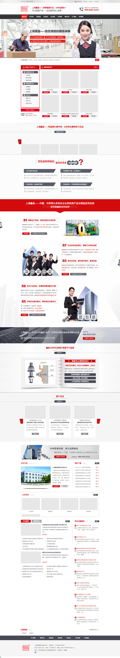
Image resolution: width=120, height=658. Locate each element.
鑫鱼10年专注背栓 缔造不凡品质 (60, 348)
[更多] (94, 67)
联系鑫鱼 (86, 638)
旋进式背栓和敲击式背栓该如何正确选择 (86, 548)
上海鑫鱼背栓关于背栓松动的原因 (83, 481)
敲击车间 (88, 511)
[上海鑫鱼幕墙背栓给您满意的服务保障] (60, 38)
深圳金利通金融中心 (27, 576)
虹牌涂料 (24, 633)
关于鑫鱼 (33, 638)
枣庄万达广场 (50, 568)
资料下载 (78, 463)
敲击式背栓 (51, 60)
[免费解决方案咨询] (89, 340)
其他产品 (28, 95)
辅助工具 (28, 98)
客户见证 (60, 396)
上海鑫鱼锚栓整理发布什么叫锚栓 (83, 472)
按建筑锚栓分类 (30, 83)
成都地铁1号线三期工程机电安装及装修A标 (32, 571)
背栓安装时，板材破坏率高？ (35, 184)
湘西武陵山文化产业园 (27, 541)
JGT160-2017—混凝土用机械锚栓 (83, 467)
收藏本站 (91, 1)
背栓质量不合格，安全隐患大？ (72, 171)
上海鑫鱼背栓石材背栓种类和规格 (83, 484)
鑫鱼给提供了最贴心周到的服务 (35, 422)
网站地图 (97, 1)
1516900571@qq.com (69, 647)
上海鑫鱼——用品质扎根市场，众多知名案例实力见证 (60, 127)
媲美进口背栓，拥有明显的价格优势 (42, 220)
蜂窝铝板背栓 (50, 576)
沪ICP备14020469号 (60, 645)
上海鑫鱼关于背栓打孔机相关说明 (83, 470)
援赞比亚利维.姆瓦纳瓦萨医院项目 (55, 538)
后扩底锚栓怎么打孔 (81, 537)
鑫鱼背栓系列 (48, 67)
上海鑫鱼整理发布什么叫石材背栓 (83, 475)
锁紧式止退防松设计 (80, 361)
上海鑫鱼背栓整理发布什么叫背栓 (83, 478)
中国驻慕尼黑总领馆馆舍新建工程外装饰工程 (54, 524)
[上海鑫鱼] (25, 10)
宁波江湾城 (25, 546)
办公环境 (31, 511)
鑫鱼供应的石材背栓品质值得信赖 (60, 422)
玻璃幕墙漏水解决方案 (52, 546)
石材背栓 (31, 60)
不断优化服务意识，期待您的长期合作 (41, 301)
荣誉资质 (60, 638)
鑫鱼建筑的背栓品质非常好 (84, 422)
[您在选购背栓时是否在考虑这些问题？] (60, 165)
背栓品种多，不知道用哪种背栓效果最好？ (75, 184)
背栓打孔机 (29, 103)
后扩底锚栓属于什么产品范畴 (84, 594)
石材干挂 (28, 100)
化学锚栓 (35, 60)
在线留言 (85, 1)
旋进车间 (69, 511)
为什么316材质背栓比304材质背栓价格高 (86, 605)
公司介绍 (24, 463)
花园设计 (31, 633)
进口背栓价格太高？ (32, 171)
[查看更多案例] (60, 132)
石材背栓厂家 (57, 60)
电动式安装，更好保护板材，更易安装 (82, 261)
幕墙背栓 (42, 638)
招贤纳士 (69, 638)
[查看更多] (60, 402)
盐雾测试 (50, 511)
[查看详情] (44, 534)
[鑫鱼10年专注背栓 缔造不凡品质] (60, 353)
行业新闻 (26, 521)
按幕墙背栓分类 (30, 72)
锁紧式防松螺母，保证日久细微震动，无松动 (80, 365)
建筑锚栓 (51, 638)
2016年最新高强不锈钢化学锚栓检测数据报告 (33, 549)
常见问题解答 (79, 521)
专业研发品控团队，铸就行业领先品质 (82, 245)
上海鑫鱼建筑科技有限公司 (59, 467)
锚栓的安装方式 (80, 571)
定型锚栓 (28, 86)
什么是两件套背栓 (81, 617)
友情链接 (24, 630)
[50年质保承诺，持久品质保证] (60, 459)
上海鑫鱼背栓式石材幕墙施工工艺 (83, 486)
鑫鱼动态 (37, 521)
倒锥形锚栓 (50, 113)
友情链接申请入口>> (94, 629)
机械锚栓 (40, 60)
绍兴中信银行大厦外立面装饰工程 (55, 574)
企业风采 (25, 495)
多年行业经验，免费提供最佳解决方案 (41, 286)
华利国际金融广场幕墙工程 (28, 543)
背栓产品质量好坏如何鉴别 (83, 583)
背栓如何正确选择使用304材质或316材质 (86, 560)
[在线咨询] (26, 234)
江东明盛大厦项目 (51, 543)
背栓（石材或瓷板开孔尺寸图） (84, 525)
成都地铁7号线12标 (51, 541)
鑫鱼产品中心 (30, 67)
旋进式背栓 (45, 60)
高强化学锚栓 (89, 113)
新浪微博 (79, 1)
